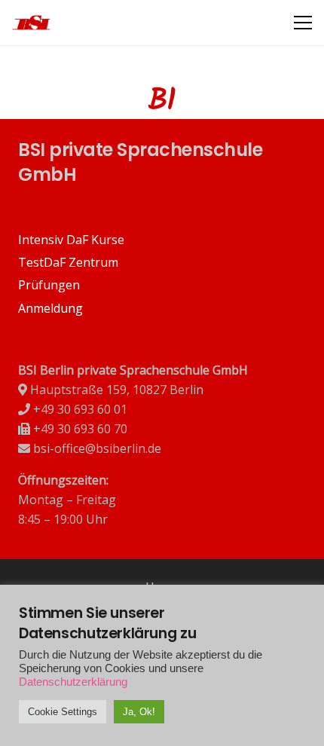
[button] (303, 22)
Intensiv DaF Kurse (71, 239)
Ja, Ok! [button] (139, 711)
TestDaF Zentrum (68, 262)
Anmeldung (50, 308)
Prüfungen (49, 285)
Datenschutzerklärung (73, 682)
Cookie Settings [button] (62, 711)
